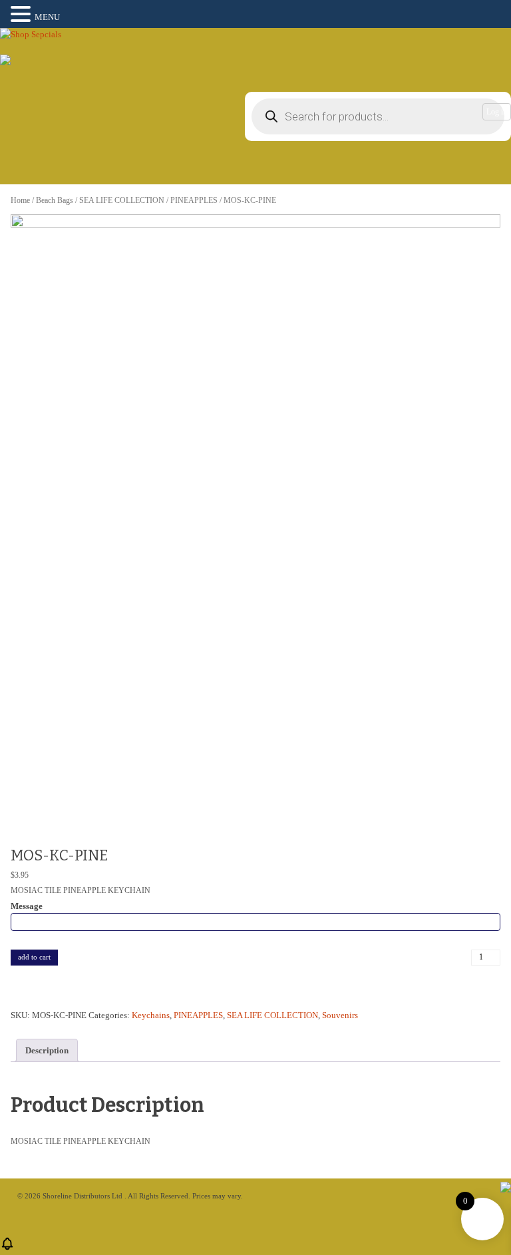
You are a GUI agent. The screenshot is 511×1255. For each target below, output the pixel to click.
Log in (496, 111)
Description (47, 1050)
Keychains (151, 1015)
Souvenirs (340, 1015)
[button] (23, 15)
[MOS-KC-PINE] (255, 521)
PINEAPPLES (194, 200)
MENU (47, 17)
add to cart (34, 957)
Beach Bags (54, 200)
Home (20, 200)
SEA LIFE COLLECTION (121, 200)
